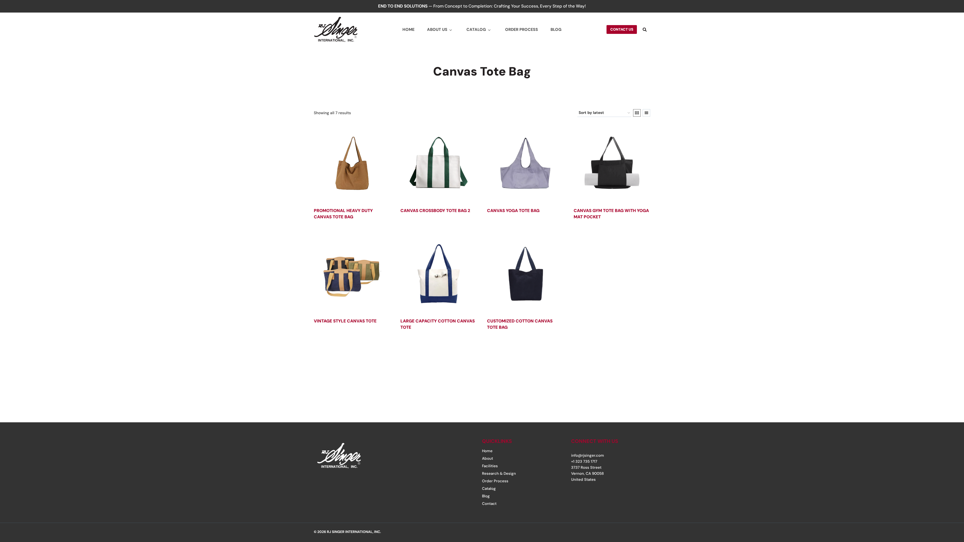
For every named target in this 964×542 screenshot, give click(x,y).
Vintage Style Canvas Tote (345, 321)
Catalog (476, 29)
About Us (437, 29)
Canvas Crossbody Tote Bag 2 (435, 210)
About (487, 458)
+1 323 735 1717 (584, 461)
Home (408, 29)
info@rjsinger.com (587, 455)
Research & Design (499, 473)
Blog (556, 29)
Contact (489, 503)
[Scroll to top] (944, 507)
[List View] (646, 113)
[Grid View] (637, 113)
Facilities (490, 465)
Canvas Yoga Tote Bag (513, 210)
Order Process (521, 29)
